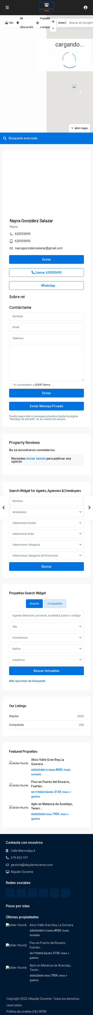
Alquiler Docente (22, 872)
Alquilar (14, 716)
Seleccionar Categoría (26, 544)
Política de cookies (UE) (22, 1011)
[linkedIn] (32, 893)
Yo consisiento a (31, 384)
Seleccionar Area (23, 533)
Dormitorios (20, 637)
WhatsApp (47, 285)
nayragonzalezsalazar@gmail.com (39, 248)
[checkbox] (10, 385)
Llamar (48, 272)
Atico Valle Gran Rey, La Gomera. (52, 925)
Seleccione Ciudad (24, 523)
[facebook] (10, 893)
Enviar (46, 259)
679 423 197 (19, 857)
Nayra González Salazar (31, 220)
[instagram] (65, 893)
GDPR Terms (42, 384)
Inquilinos (19, 659)
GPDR (42, 1011)
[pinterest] (43, 893)
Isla (15, 626)
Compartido (16, 724)
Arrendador (20, 512)
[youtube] (54, 893)
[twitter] (21, 893)
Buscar (47, 566)
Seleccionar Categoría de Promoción (35, 555)
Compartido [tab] (55, 603)
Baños (17, 648)
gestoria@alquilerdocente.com (32, 865)
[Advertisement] (23, 39)
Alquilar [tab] (34, 603)
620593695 (22, 234)
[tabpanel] (46, 647)
